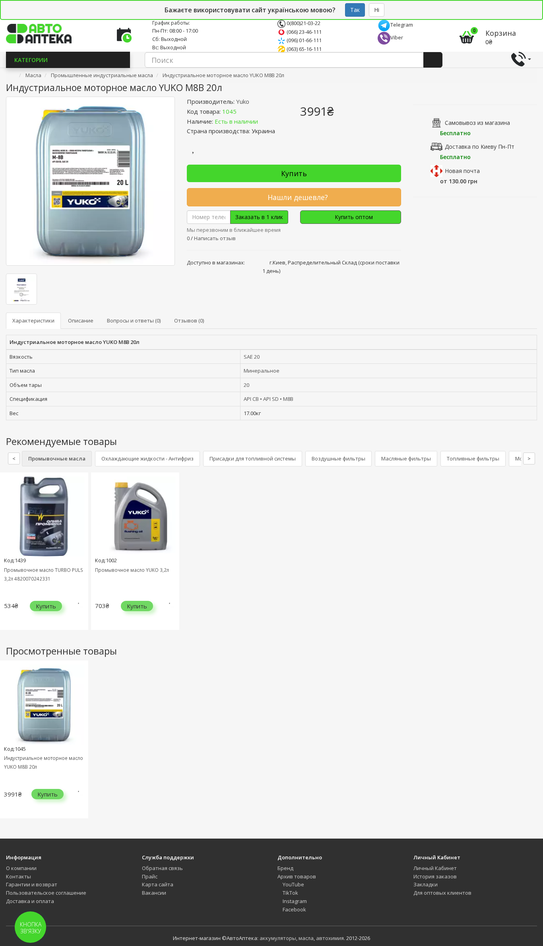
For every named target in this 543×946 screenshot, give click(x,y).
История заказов (435, 876)
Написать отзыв (215, 238)
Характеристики (33, 320)
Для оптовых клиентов (442, 892)
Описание (80, 320)
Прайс (149, 876)
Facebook (293, 909)
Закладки (425, 884)
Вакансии (154, 892)
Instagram (294, 901)
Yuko (242, 101)
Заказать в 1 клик (259, 217)
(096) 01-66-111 (303, 40)
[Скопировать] (243, 111)
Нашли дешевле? (297, 197)
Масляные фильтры (406, 458)
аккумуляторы (278, 938)
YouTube (292, 884)
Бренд (285, 868)
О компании (21, 868)
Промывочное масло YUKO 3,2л (132, 570)
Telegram (401, 24)
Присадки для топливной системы (252, 458)
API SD (271, 398)
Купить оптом (353, 217)
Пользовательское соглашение (46, 892)
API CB (251, 398)
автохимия (330, 938)
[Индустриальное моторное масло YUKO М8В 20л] (90, 181)
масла (306, 938)
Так (355, 10)
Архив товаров (296, 876)
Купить (294, 173)
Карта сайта (157, 884)
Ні (376, 10)
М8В (288, 398)
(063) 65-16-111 (303, 48)
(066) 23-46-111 (303, 31)
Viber (396, 37)
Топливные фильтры (473, 458)
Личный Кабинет (435, 868)
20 (246, 385)
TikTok (289, 892)
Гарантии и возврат (31, 884)
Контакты (18, 876)
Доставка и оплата (30, 901)
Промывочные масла (56, 458)
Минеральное (261, 370)
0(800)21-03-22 (302, 23)
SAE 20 (252, 356)
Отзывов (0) (189, 320)
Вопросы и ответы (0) (134, 320)
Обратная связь (162, 868)
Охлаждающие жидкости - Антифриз (147, 458)
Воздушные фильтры (338, 458)
